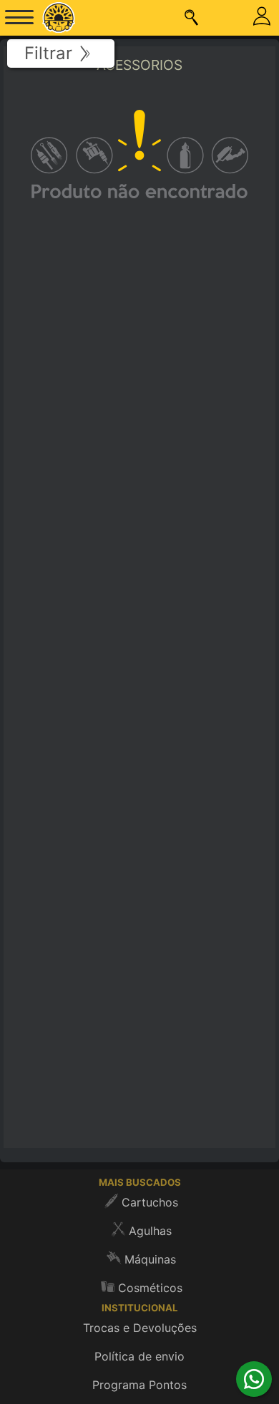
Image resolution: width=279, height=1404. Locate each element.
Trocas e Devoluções (140, 1328)
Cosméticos (150, 1288)
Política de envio (139, 1356)
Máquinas (150, 1259)
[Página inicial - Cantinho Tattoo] (58, 18)
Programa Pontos (139, 1385)
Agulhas (150, 1231)
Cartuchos (150, 1202)
